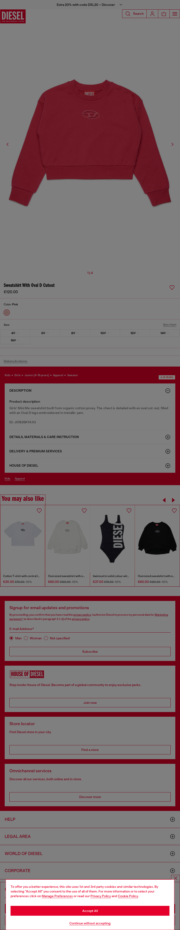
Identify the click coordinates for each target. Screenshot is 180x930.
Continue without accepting (90, 923)
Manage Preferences (57, 896)
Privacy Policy (100, 896)
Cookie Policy (128, 896)
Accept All (90, 911)
